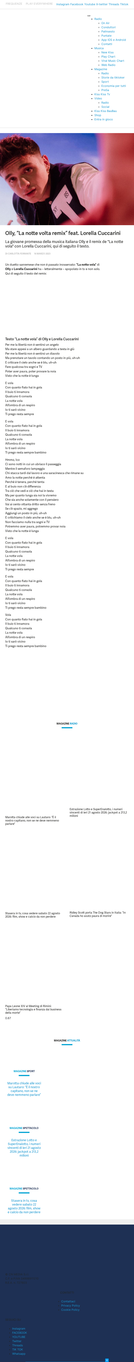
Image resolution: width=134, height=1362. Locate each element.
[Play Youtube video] (54, 679)
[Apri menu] (88, 15)
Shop (97, 115)
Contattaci (68, 1301)
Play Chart (108, 56)
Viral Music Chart (112, 60)
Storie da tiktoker (113, 77)
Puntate (106, 35)
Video (98, 98)
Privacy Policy (70, 1305)
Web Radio (108, 65)
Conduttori (108, 27)
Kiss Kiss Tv (102, 94)
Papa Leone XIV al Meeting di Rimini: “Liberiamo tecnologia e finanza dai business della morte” (33, 1009)
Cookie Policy (70, 1309)
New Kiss (107, 52)
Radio (98, 19)
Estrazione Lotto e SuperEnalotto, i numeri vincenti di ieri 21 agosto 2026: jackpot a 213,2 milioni (98, 812)
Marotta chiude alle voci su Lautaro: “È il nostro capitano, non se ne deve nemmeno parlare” (32, 820)
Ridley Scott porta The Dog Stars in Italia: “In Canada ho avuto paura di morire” (98, 914)
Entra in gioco (103, 119)
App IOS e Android (113, 40)
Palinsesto (108, 31)
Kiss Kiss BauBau (105, 111)
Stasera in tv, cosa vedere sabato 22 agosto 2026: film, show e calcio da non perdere (32, 914)
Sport (105, 81)
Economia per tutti (113, 86)
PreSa (105, 90)
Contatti (106, 44)
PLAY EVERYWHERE (39, 3)
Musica (99, 48)
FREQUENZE (14, 3)
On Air (105, 23)
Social (105, 106)
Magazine (100, 69)
